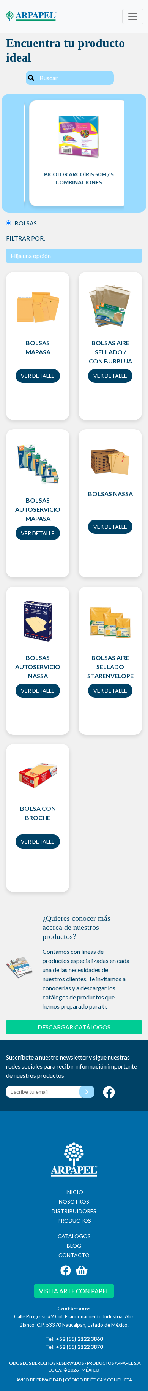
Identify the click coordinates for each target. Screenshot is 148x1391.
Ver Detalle (38, 376)
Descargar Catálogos (74, 1027)
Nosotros (74, 1201)
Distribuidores (74, 1211)
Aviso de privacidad (39, 1380)
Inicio (74, 1192)
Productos (74, 1220)
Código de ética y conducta (98, 1380)
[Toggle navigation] (132, 16)
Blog (74, 1245)
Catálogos (74, 1236)
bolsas (24, 223)
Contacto (74, 1255)
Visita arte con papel (74, 1290)
